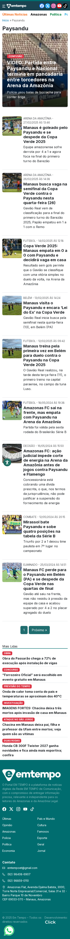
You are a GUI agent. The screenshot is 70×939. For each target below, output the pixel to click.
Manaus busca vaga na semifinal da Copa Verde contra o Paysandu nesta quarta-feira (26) (45, 193)
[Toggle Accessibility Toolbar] (7, 462)
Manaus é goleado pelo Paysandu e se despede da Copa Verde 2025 (45, 134)
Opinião (7, 825)
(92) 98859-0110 (18, 880)
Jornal (41, 850)
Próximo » (39, 630)
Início (5, 20)
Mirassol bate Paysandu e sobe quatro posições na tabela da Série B (41, 529)
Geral (40, 844)
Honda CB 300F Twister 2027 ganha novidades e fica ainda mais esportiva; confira (32, 750)
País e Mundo (46, 818)
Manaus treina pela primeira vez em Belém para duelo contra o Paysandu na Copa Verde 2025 (44, 355)
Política (55, 14)
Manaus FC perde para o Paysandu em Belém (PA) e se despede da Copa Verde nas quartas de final (44, 579)
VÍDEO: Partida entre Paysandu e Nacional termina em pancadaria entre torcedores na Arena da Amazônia (35, 74)
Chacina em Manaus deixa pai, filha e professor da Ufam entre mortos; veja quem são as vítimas (31, 729)
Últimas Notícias (14, 14)
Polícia (6, 838)
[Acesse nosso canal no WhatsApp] (9, 930)
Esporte (42, 838)
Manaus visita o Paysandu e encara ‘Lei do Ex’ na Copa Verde (45, 308)
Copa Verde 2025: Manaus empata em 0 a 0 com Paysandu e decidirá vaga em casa (45, 253)
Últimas (6, 818)
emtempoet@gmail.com (22, 867)
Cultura (41, 825)
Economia (8, 850)
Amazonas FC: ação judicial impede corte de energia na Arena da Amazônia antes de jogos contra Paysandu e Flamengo (45, 463)
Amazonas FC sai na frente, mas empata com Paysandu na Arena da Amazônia (42, 415)
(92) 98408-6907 (19, 874)
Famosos (43, 831)
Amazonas (39, 14)
